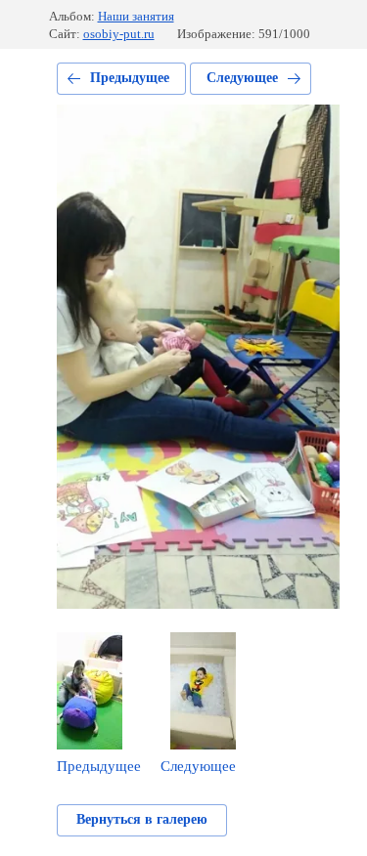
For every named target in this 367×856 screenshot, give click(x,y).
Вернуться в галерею (141, 819)
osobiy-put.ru (119, 33)
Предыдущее (129, 77)
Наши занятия (136, 16)
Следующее (242, 77)
